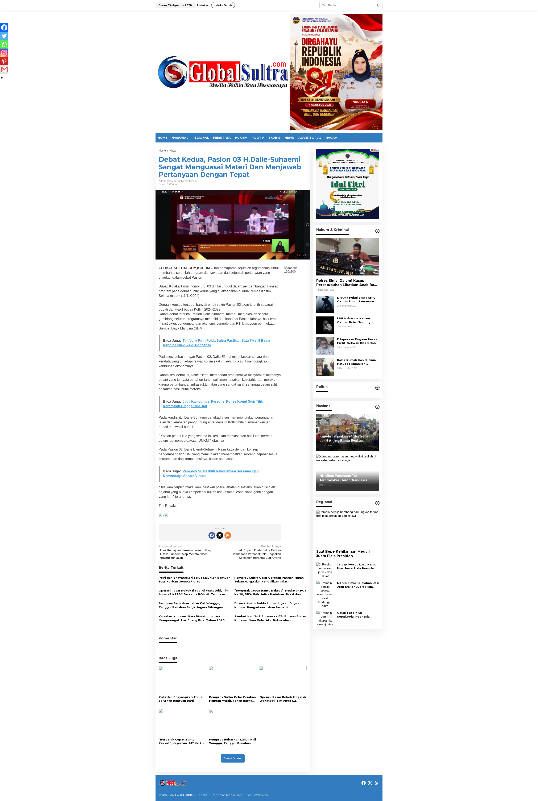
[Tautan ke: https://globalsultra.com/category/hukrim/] (377, 230)
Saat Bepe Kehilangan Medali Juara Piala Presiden (343, 554)
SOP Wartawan (257, 795)
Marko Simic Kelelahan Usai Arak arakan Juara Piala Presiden (358, 585)
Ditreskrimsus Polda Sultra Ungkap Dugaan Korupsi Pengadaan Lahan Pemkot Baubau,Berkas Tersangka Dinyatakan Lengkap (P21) (267, 605)
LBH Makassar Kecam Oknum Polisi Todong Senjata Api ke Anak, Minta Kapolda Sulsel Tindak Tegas (357, 320)
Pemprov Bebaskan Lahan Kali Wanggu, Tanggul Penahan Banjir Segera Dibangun (191, 605)
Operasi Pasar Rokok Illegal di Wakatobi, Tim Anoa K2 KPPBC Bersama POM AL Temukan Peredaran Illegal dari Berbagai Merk (194, 592)
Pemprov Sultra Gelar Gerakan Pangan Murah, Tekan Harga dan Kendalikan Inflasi (269, 579)
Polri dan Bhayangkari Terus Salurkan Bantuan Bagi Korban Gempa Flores (194, 579)
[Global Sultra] (223, 71)
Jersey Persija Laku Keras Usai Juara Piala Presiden (356, 566)
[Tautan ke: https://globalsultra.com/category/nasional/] (377, 406)
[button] (378, 5)
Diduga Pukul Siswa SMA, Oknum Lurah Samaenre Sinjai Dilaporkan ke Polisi (357, 299)
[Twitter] (4, 36)
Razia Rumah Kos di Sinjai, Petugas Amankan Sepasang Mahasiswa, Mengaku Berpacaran (357, 362)
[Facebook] (4, 27)
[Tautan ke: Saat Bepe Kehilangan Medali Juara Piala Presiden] (347, 528)
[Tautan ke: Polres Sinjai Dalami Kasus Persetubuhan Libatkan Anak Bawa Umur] (347, 256)
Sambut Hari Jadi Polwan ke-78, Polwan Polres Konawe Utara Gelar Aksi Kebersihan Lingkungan (270, 618)
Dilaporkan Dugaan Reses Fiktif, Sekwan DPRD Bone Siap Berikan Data (357, 341)
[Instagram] (4, 53)
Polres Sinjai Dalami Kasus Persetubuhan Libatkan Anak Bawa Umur (347, 283)
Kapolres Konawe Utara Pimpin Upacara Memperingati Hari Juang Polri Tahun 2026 (192, 618)
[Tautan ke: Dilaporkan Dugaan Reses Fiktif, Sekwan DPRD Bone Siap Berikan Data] (325, 346)
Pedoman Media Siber (227, 795)
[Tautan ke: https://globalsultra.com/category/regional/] (377, 503)
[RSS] (227, 535)
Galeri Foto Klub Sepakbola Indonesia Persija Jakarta (353, 615)
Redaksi (202, 795)
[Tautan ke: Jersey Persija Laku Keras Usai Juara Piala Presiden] (325, 570)
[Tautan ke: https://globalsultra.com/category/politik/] (377, 387)
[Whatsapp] (4, 44)
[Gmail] (4, 69)
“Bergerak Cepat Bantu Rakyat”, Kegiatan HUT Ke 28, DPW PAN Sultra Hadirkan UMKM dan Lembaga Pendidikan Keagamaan (270, 592)
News (162, 184)
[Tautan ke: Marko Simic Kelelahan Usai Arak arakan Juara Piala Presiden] (325, 594)
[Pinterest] (4, 61)
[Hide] (1, 77)
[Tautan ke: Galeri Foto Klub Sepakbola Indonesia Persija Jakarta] (325, 618)
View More (232, 758)
